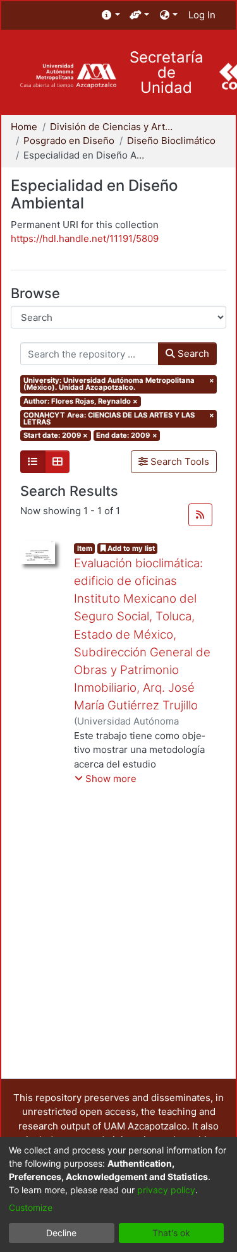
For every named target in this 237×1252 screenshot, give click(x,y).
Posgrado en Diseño (68, 141)
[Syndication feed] (200, 514)
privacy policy (166, 1189)
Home (24, 127)
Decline (61, 1232)
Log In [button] (202, 15)
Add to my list (130, 548)
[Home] (68, 76)
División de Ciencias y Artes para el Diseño (113, 127)
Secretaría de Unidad (167, 72)
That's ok (171, 1232)
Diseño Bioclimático (171, 141)
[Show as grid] (57, 461)
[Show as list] (33, 461)
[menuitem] (111, 15)
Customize (30, 1207)
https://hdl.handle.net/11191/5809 (85, 238)
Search (192, 353)
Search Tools (178, 461)
